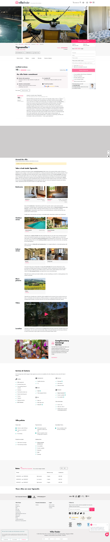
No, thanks (15, 539)
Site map (17, 509)
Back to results (20, 58)
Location (33, 58)
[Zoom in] (108, 151)
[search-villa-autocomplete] (80, 2)
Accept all (24, 539)
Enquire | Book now (83, 70)
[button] (42, 168)
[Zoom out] (108, 153)
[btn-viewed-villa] (87, 3)
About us (17, 504)
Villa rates (39, 58)
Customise (6, 539)
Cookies (50, 507)
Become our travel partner (21, 520)
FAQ (16, 507)
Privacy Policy (51, 506)
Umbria (17, 49)
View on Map (22, 49)
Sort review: (18, 90)
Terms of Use (80, 65)
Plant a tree (18, 514)
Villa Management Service (21, 513)
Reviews (27, 58)
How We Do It (54, 357)
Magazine (17, 516)
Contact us (18, 506)
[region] (55, 142)
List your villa (18, 512)
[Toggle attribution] (108, 156)
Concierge (18, 510)
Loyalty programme (19, 519)
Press (17, 517)
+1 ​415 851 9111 (76, 85)
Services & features (48, 58)
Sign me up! (92, 509)
